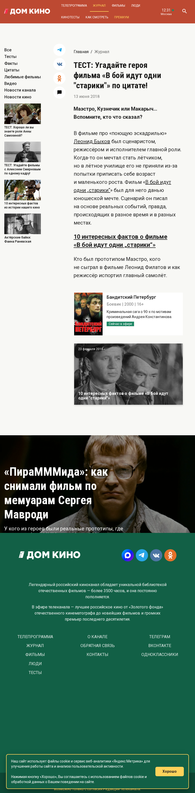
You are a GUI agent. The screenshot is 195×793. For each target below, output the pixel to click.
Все (7, 50)
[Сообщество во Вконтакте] (156, 555)
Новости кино (17, 97)
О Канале (97, 637)
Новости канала (20, 90)
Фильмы (118, 5)
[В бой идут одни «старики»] (128, 374)
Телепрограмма (74, 5)
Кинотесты (70, 17)
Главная (81, 51)
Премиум (121, 17)
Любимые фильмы (22, 76)
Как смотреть (97, 17)
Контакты (97, 654)
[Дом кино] (27, 12)
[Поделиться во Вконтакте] (59, 64)
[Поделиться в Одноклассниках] (59, 78)
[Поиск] (184, 12)
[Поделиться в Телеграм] (59, 50)
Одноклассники (159, 654)
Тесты (10, 56)
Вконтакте (159, 646)
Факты (11, 63)
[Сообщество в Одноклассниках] (170, 555)
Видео (10, 83)
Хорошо (169, 771)
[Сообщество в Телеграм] (142, 555)
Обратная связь (97, 646)
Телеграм (159, 637)
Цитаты (11, 70)
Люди (135, 5)
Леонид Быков (92, 141)
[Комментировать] (59, 92)
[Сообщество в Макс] (128, 555)
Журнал (99, 5)
